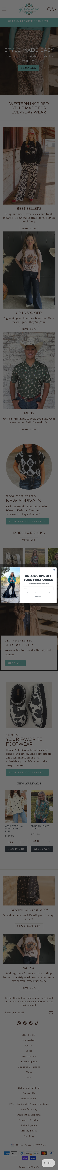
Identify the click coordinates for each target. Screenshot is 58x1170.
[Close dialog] (54, 569)
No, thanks (38, 596)
